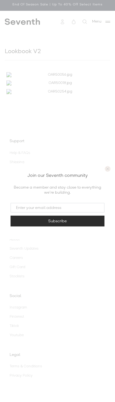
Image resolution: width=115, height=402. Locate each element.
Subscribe (57, 221)
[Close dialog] (107, 169)
